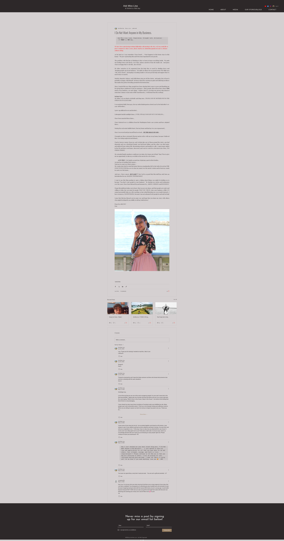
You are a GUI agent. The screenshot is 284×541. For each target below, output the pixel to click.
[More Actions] (168, 348)
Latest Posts (117, 281)
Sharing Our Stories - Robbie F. (115, 317)
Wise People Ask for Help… (163, 317)
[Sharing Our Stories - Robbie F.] (118, 308)
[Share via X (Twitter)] (119, 286)
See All (175, 299)
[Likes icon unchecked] (119, 356)
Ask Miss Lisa (130, 6)
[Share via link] (126, 286)
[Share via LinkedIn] (122, 286)
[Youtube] (265, 6)
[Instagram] (270, 6)
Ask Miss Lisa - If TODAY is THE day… (141, 317)
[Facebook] (268, 6)
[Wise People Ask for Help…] (166, 308)
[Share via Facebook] (115, 286)
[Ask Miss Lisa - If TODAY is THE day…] (142, 308)
